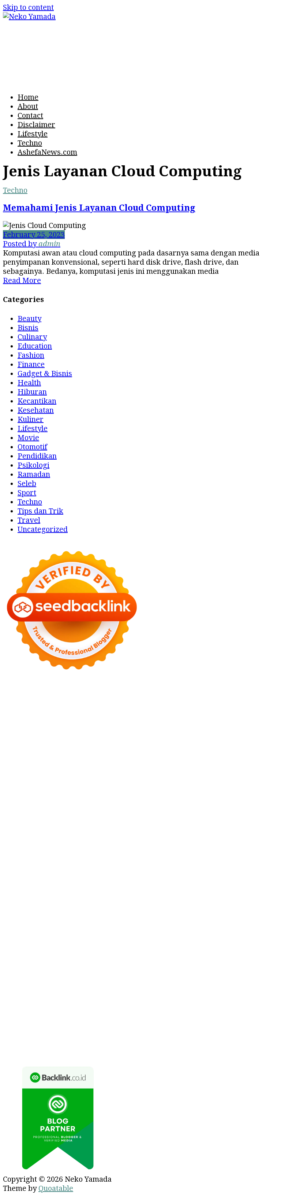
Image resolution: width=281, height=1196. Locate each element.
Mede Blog (157, 830)
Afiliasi (231, 977)
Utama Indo (198, 766)
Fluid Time (243, 830)
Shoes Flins (84, 839)
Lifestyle (33, 133)
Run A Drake (127, 885)
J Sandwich (169, 894)
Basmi (13, 995)
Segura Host (81, 821)
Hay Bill (48, 894)
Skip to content (28, 7)
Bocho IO (211, 885)
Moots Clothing (187, 775)
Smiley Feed (91, 812)
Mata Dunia (96, 913)
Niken (84, 922)
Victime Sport (76, 867)
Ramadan (34, 474)
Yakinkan (247, 1023)
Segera (15, 1032)
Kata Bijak (44, 757)
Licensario (164, 858)
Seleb (27, 483)
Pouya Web (117, 830)
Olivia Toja (168, 748)
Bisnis (28, 327)
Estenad (58, 775)
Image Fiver (188, 693)
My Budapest (80, 885)
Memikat (181, 1023)
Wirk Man (20, 922)
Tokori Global (254, 876)
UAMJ (92, 876)
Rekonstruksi (202, 794)
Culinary (32, 336)
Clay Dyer (245, 885)
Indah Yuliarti (91, 977)
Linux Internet (215, 894)
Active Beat (209, 876)
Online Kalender (137, 848)
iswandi (243, 922)
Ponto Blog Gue (225, 839)
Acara (255, 977)
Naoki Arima (127, 894)
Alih (95, 986)
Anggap (252, 1004)
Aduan (117, 1004)
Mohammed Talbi (135, 839)
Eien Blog (53, 794)
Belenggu (185, 995)
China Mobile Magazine (88, 803)
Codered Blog (200, 830)
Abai (61, 986)
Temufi (198, 821)
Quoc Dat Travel (31, 729)
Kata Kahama (115, 739)
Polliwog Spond (171, 702)
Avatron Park (179, 729)
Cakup (94, 1004)
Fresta (207, 757)
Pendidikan (37, 456)
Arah (248, 986)
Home (28, 97)
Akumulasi (145, 986)
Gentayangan (254, 1013)
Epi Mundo (71, 739)
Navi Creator (168, 922)
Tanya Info (82, 1050)
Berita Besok (165, 958)
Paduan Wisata (158, 968)
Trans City (162, 913)
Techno (30, 143)
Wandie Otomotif (128, 940)
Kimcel (223, 693)
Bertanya (201, 977)
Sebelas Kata (61, 968)
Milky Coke (194, 867)
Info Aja (130, 977)
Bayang (59, 995)
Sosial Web (207, 958)
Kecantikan (37, 401)
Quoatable (55, 1188)
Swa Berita (130, 748)
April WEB (238, 757)
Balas (35, 995)
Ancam (177, 986)
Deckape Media (29, 885)
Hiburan (32, 391)
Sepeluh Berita (230, 1041)
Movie (28, 437)
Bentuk (236, 995)
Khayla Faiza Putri (94, 931)
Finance (31, 364)
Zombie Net (138, 784)
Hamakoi (89, 775)
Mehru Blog (89, 748)
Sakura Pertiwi (212, 968)
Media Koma (119, 958)
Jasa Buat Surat (133, 775)
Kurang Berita (235, 949)
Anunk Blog (50, 693)
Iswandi (142, 931)
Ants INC (194, 720)
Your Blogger (251, 958)
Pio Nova (48, 839)
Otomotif (32, 446)
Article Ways (44, 848)
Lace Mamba (120, 702)
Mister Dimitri (152, 794)
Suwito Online (120, 922)
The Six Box (256, 858)
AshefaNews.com (47, 152)
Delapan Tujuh (140, 693)
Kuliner (31, 419)
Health (29, 382)
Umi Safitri (47, 977)
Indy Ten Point (209, 858)
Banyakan (77, 1023)
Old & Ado (232, 867)
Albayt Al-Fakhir (88, 729)
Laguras (186, 803)
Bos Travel (55, 913)
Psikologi (33, 465)
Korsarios (20, 858)
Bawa (98, 995)
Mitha (74, 757)
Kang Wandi (76, 940)
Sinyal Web (77, 958)
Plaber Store (175, 711)
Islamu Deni (46, 748)
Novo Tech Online (190, 784)
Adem (167, 1004)
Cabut (43, 1004)
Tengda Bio (124, 821)
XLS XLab (120, 876)
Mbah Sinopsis (111, 757)
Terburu (17, 1004)
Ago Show (244, 794)
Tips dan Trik (40, 511)
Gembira (214, 1023)
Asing (228, 986)
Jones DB (214, 903)
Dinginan (42, 1023)
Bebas (157, 995)
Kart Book (241, 803)
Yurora (247, 748)
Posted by (31, 243)
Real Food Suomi (195, 848)
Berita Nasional (29, 958)
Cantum (68, 1004)
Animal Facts (58, 876)
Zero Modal (218, 711)
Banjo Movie (172, 885)
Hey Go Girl (76, 702)
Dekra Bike (87, 848)
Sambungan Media (159, 1032)
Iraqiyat (17, 839)
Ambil (114, 986)
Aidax (257, 766)
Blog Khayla (225, 940)
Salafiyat (154, 739)
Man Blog (56, 922)
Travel (29, 520)
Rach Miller (150, 803)
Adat (43, 986)
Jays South (176, 757)
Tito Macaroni (112, 903)
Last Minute (59, 858)
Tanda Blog (184, 1041)
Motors (15, 693)
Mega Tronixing (30, 821)
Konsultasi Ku (216, 1032)
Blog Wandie (65, 949)
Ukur (178, 1013)
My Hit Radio (102, 766)
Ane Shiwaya (74, 830)
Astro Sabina (226, 729)
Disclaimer (36, 124)
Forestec (18, 894)
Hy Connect (22, 775)
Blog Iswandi (180, 940)
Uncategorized (43, 529)
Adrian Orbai (135, 812)
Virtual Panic (237, 775)
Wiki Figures (25, 711)
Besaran (109, 1023)
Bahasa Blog (142, 1041)
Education (35, 346)
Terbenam (127, 995)
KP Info (232, 766)
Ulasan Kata (209, 1013)
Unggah (106, 1013)
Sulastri (66, 784)
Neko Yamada (73, 711)
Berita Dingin (43, 1041)
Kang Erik (199, 913)
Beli (80, 995)
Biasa (213, 995)
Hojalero (237, 784)
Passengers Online (243, 720)
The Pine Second (231, 812)
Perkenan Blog (93, 1041)
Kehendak (69, 1032)
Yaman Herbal (163, 876)
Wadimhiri (158, 720)
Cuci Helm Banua (187, 931)
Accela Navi (23, 720)
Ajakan (143, 1004)
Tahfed (264, 913)
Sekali (39, 1032)
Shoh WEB (99, 784)
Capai (81, 1013)
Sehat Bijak (165, 977)
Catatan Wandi (28, 940)
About (28, 106)
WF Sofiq (109, 794)
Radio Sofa (210, 922)
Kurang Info (188, 949)
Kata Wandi (238, 931)
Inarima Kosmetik (113, 858)
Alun (79, 986)
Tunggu (154, 1013)
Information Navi (167, 903)
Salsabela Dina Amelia (127, 949)
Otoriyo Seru (151, 867)
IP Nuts (114, 867)
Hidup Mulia (24, 803)
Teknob (130, 913)
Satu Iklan (20, 968)
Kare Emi (34, 830)
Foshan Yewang (125, 711)
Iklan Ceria (190, 739)
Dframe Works (71, 720)
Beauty (29, 318)
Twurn (39, 739)
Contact (30, 115)
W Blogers (229, 739)
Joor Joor (182, 839)
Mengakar (196, 1004)
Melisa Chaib (210, 748)
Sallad (82, 794)
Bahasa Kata (174, 1050)
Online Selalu (107, 968)
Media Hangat (126, 1050)
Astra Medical (27, 867)
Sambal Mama (151, 766)
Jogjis (147, 757)
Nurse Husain (27, 784)
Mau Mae (234, 913)
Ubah (130, 1013)
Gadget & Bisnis (45, 373)
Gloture (16, 812)
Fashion (31, 355)
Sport (27, 492)
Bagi (266, 986)
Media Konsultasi (33, 1050)
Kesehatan (36, 410)
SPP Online (49, 812)
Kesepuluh (106, 1032)
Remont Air (83, 894)
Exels (212, 803)
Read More (22, 280)
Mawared (242, 848)
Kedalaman (145, 1023)
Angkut (203, 986)
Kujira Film (231, 821)
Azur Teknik (92, 693)
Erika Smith (180, 812)
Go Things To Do (58, 903)
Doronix (40, 702)
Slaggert (63, 766)
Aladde (35, 766)
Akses (226, 1004)
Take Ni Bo (258, 711)
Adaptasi (18, 986)
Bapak (14, 1023)
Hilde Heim (118, 720)
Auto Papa (136, 729)
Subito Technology (230, 702)
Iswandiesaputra (32, 931)
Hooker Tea (165, 821)
